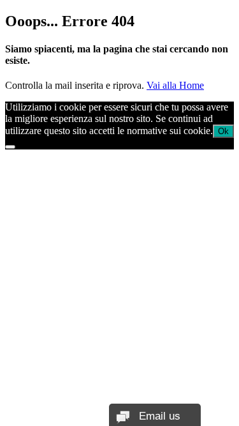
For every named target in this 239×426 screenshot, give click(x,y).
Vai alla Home (175, 85)
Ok (223, 131)
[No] (10, 147)
